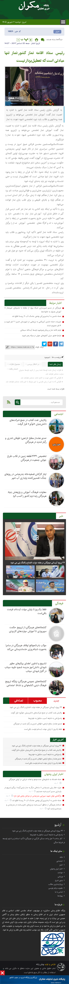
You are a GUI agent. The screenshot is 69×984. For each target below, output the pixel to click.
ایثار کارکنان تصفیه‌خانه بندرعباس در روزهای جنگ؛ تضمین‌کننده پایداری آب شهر (25, 476)
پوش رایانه (40, 964)
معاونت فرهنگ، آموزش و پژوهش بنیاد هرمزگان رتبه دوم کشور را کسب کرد (27, 494)
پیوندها (60, 895)
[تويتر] (44, 344)
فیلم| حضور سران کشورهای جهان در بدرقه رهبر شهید (41, 335)
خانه (61, 857)
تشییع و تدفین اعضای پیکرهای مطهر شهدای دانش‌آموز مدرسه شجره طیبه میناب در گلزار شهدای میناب (25, 667)
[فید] (9, 402)
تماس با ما (59, 891)
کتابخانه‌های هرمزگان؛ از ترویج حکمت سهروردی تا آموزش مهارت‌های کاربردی (27, 629)
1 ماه (56, 783)
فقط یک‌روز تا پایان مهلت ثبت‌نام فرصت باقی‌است (26, 611)
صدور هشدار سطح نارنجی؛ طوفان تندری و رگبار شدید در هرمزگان (25, 440)
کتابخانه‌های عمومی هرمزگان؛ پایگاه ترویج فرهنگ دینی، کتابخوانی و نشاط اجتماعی (25, 683)
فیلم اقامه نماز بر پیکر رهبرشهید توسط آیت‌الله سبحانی (40, 330)
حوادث (60, 872)
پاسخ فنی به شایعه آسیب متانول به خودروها (45, 718)
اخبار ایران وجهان (53, 774)
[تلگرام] (61, 344)
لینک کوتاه (39, 347)
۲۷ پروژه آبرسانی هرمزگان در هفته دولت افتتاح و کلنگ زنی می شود (37, 562)
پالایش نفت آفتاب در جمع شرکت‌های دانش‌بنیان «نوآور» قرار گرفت (27, 422)
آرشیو (58, 825)
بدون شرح (59, 880)
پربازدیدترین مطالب (55, 884)
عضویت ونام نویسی (55, 888)
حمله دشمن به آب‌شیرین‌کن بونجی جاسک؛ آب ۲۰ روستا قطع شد (36, 316)
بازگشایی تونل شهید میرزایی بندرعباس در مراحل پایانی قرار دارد (37, 795)
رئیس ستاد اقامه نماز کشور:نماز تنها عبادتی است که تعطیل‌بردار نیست (34, 57)
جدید (56, 700)
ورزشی (60, 876)
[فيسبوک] (55, 344)
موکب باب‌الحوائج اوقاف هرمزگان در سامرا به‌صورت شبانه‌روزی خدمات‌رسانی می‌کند (26, 647)
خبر (61, 516)
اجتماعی (58, 414)
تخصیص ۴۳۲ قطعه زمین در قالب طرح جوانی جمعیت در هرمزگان (26, 458)
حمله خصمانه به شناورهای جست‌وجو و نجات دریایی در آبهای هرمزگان (35, 779)
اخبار (57, 31)
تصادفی (18, 700)
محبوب (37, 700)
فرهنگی (59, 603)
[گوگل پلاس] (49, 344)
